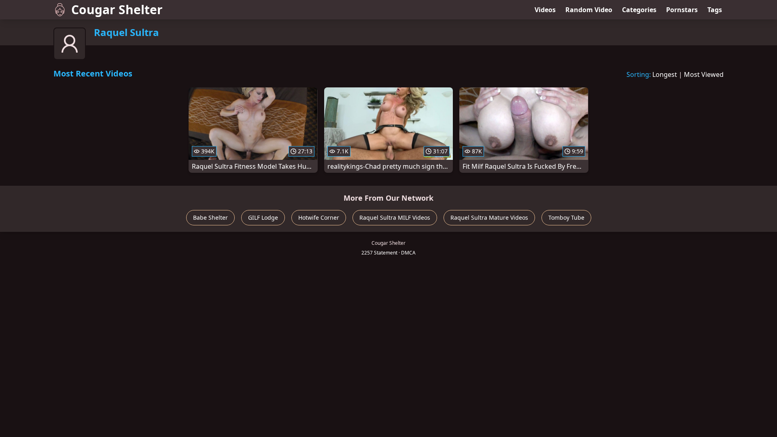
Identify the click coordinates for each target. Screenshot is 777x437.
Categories (639, 9)
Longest (664, 74)
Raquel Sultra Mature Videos (489, 217)
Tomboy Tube (566, 217)
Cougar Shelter (117, 9)
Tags (714, 9)
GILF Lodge (263, 217)
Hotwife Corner (318, 217)
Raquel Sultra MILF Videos (394, 217)
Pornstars (682, 9)
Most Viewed (704, 74)
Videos (545, 9)
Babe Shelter (210, 217)
